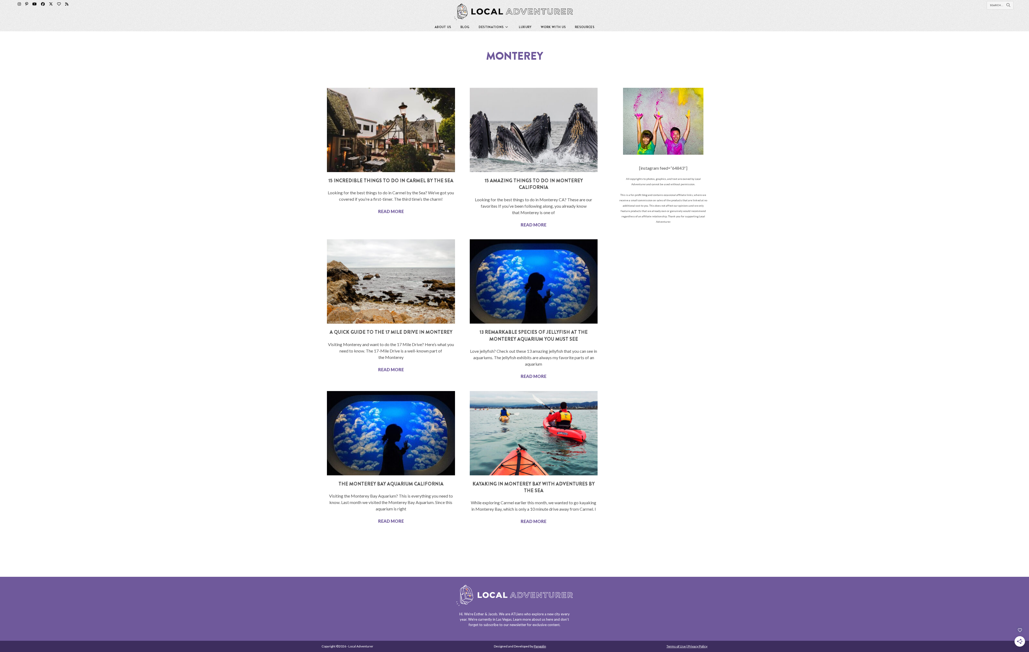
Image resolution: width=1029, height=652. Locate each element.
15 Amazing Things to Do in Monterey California (533, 184)
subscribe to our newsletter (504, 625)
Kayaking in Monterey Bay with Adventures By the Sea (533, 487)
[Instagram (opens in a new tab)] (19, 4)
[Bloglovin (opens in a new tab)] (59, 4)
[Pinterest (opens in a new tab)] (26, 4)
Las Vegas (504, 619)
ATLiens (517, 614)
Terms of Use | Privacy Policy (686, 646)
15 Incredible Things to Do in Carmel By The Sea (390, 180)
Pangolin (540, 646)
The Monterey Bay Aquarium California (390, 483)
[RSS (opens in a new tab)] (66, 4)
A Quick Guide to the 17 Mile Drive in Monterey (391, 332)
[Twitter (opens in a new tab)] (51, 4)
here (549, 619)
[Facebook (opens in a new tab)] (43, 4)
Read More (391, 211)
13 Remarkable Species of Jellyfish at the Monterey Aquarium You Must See (533, 335)
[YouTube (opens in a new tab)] (34, 4)
